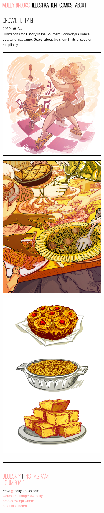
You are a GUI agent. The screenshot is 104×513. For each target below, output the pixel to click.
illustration (44, 5)
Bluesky (12, 476)
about (81, 5)
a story (31, 34)
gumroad (14, 482)
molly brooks (16, 5)
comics (66, 5)
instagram (37, 476)
